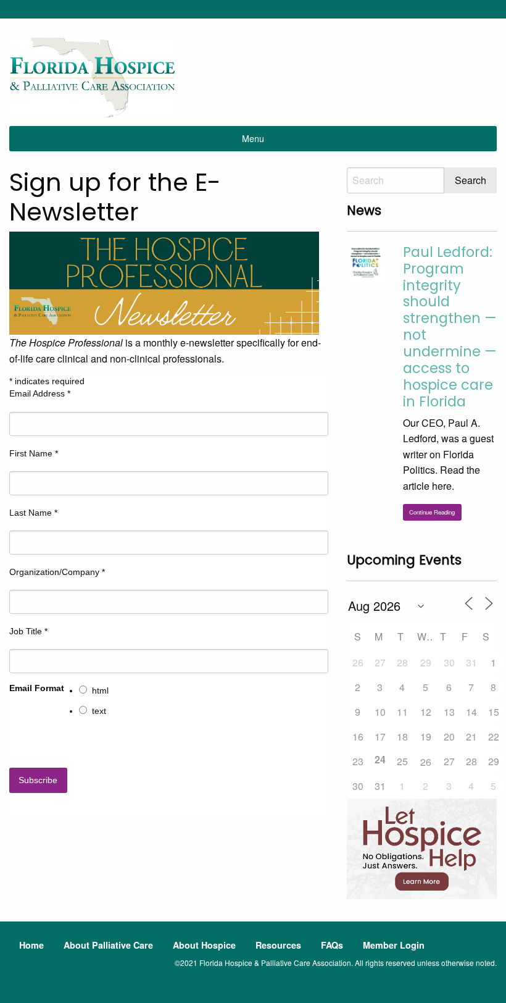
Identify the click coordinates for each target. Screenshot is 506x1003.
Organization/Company (57, 572)
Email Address (39, 393)
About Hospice (204, 945)
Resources (278, 945)
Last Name (33, 513)
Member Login (394, 945)
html (100, 690)
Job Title (28, 631)
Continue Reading (432, 512)
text (99, 711)
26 (425, 762)
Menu (253, 138)
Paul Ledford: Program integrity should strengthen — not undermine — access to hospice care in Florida (450, 326)
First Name (33, 453)
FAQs (332, 945)
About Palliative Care (108, 945)
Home (31, 945)
